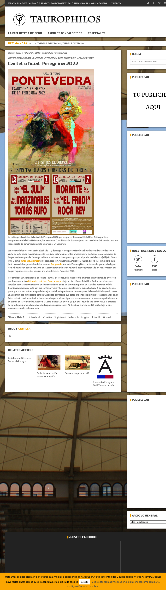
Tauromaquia (81, 3)
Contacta (116, 3)
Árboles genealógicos (65, 33)
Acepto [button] (84, 582)
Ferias (18, 53)
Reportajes (69, 58)
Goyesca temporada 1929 (77, 373)
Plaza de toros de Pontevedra (55, 3)
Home (11, 53)
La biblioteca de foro (25, 33)
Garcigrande (56, 264)
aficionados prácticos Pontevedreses (45, 281)
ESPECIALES (96, 33)
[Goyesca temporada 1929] (77, 362)
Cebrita (39, 58)
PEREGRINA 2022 (32, 53)
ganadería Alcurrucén (30, 260)
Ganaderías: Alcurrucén (84, 43)
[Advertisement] (148, 188)
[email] (10, 336)
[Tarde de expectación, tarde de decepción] (48, 362)
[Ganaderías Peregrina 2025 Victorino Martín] (105, 367)
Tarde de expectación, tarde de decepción (41, 43)
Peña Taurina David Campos (22, 3)
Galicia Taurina (99, 3)
